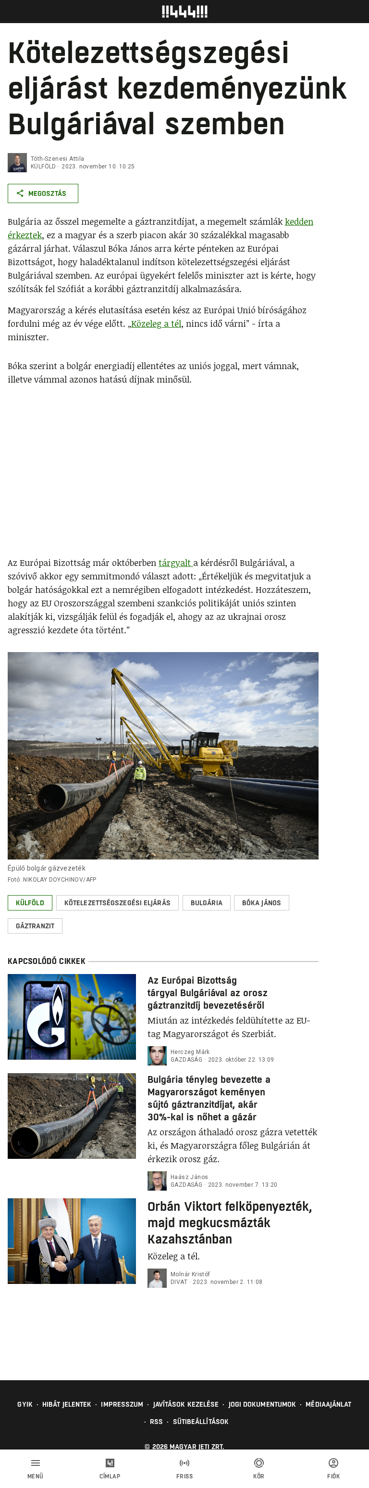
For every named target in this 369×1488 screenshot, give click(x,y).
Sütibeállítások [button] (201, 1421)
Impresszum (122, 1404)
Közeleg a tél (156, 323)
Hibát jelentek (66, 1404)
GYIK (24, 1404)
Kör (259, 1476)
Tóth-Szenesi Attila (58, 158)
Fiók (333, 1476)
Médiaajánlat (328, 1404)
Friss (184, 1476)
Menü (35, 1476)
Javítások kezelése (186, 1404)
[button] (30, 903)
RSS (156, 1421)
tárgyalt (176, 562)
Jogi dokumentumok (262, 1404)
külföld (43, 166)
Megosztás (47, 193)
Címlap (109, 1476)
